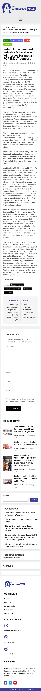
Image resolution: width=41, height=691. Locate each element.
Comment (10, 346)
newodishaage (10, 63)
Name (8, 372)
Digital (6, 41)
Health (27, 41)
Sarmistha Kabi (20, 435)
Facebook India (17, 285)
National (7, 44)
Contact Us (8, 613)
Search (6, 496)
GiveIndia (27, 289)
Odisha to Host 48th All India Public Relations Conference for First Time (26, 478)
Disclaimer (8, 610)
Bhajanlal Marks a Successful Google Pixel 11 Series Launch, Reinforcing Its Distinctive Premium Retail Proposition (25, 460)
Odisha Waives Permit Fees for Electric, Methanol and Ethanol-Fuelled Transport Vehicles (19, 528)
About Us (8, 602)
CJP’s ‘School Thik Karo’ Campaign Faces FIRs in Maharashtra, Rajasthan (24, 429)
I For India (8, 293)
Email (8, 381)
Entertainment (16, 41)
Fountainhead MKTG (12, 289)
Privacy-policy (10, 606)
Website (8, 390)
